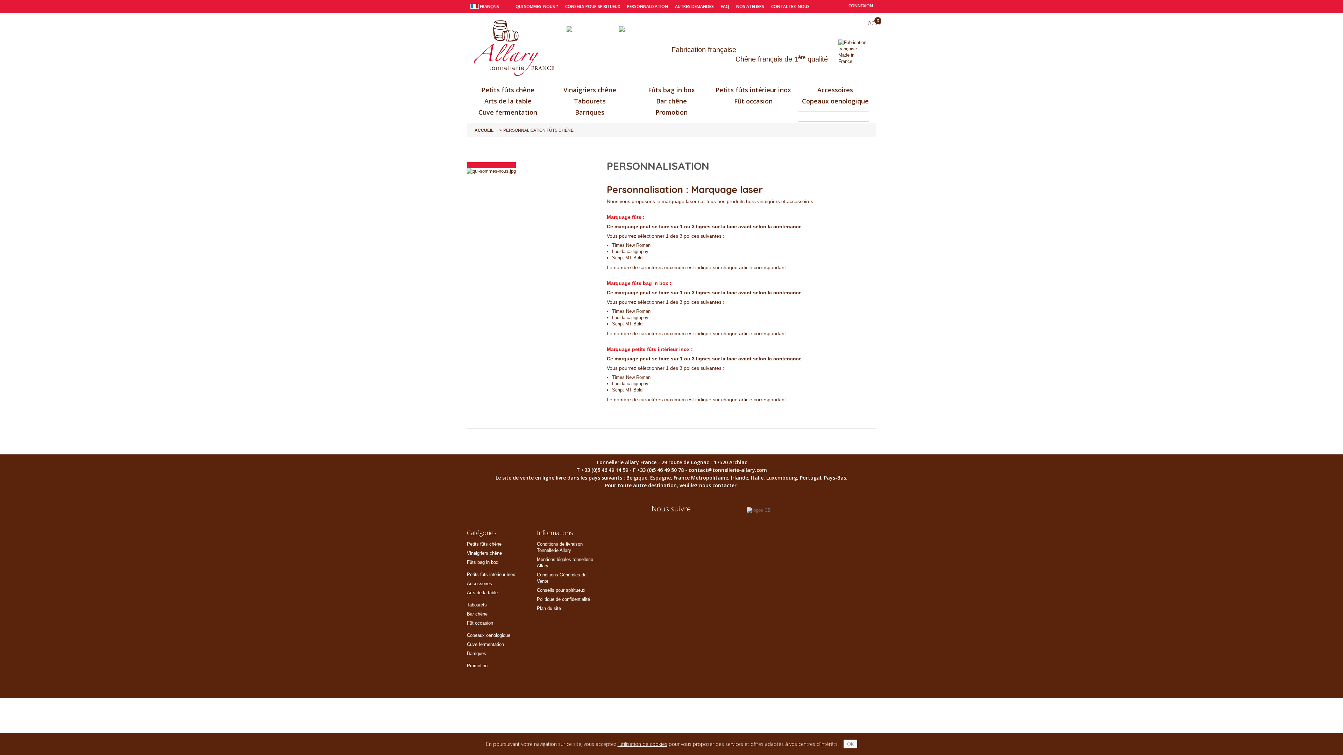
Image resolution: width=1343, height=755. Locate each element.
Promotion (671, 112)
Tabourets (590, 101)
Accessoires (835, 90)
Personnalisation (647, 6)
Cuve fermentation (507, 112)
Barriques (589, 112)
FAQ (725, 6)
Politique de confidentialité (563, 599)
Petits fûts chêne (508, 90)
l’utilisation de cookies (642, 744)
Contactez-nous (790, 6)
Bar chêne (671, 101)
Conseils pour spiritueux (592, 6)
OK (850, 744)
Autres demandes (694, 6)
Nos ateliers (750, 6)
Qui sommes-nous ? (537, 6)
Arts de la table (508, 101)
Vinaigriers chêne (589, 90)
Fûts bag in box (671, 90)
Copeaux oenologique (835, 101)
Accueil (484, 130)
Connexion (860, 6)
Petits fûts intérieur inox (753, 90)
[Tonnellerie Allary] (514, 48)
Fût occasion (753, 101)
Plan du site (549, 608)
